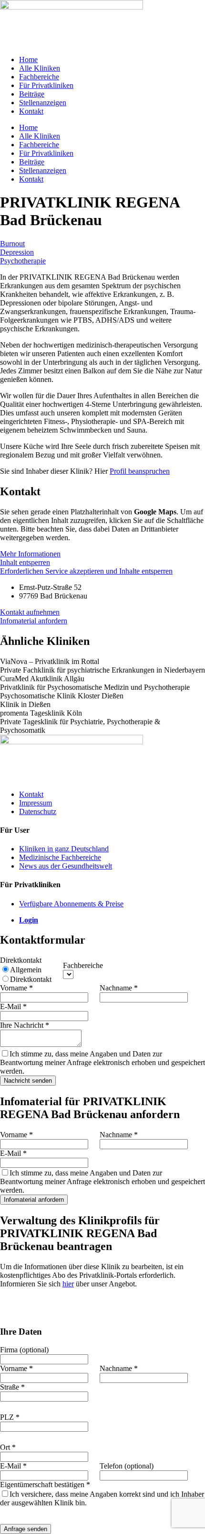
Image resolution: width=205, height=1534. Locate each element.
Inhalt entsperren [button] (25, 562)
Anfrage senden (25, 1529)
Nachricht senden (28, 1080)
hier (68, 1284)
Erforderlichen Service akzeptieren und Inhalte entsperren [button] (86, 571)
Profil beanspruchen (140, 471)
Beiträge (31, 94)
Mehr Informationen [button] (30, 554)
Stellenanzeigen (42, 102)
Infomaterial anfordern (34, 1199)
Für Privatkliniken (46, 85)
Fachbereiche (39, 77)
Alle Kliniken (39, 68)
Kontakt (31, 111)
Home (28, 59)
